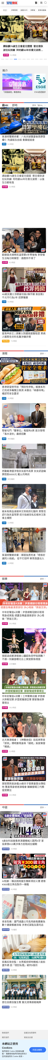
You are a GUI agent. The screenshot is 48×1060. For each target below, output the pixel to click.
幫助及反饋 (28, 1037)
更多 (42, 353)
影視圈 (6, 55)
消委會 (32, 10)
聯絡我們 (5, 1033)
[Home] (12, 2)
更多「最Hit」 (38, 105)
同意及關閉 (37, 1050)
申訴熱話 (6, 341)
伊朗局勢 (14, 10)
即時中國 (6, 849)
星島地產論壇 (43, 10)
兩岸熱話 (6, 970)
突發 (4, 144)
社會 (4, 301)
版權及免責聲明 (30, 1033)
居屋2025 (24, 10)
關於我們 (5, 1037)
